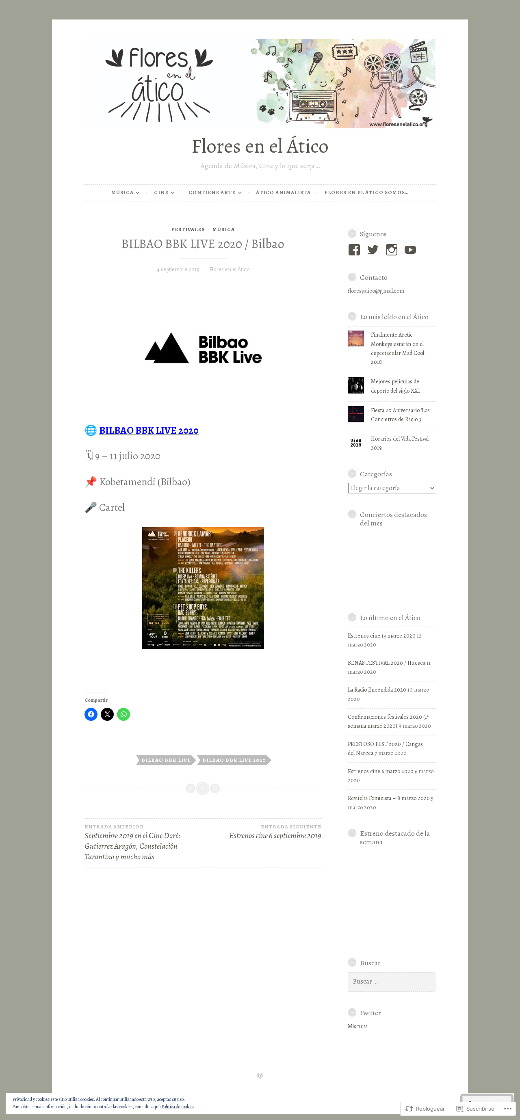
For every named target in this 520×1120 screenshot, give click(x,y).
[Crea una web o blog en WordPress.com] (260, 1076)
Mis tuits (358, 1026)
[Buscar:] (392, 982)
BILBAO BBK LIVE (166, 760)
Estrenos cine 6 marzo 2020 (381, 771)
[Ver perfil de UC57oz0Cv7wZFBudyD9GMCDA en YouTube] (412, 249)
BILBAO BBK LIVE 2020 (234, 760)
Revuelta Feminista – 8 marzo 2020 (389, 798)
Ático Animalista (283, 192)
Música (122, 192)
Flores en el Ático (260, 146)
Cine (161, 192)
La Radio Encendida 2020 (377, 690)
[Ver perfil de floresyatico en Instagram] (393, 249)
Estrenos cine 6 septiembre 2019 (275, 832)
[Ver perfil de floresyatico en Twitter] (374, 249)
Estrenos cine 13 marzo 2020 (382, 636)
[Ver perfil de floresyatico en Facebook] (356, 249)
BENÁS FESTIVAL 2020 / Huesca (386, 663)
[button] (392, 564)
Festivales (188, 229)
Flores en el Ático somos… (366, 192)
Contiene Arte (212, 192)
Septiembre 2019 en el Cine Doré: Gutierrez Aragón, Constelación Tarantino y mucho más (132, 843)
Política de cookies (177, 1106)
